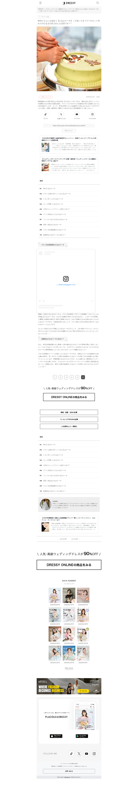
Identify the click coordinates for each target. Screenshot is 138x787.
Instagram (92, 118)
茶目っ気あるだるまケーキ (52, 224)
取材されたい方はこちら (81, 766)
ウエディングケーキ (51, 9)
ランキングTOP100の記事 (69, 419)
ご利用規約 (59, 766)
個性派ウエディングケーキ (66, 9)
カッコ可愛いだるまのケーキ (53, 204)
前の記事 (62, 539)
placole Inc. (67, 777)
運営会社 (53, 766)
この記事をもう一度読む (69, 426)
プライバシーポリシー (68, 766)
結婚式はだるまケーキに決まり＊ (54, 235)
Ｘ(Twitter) (61, 118)
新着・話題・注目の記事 (69, 412)
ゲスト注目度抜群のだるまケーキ (54, 230)
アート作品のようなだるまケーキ (54, 214)
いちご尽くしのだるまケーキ (53, 199)
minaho (55, 501)
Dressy (69, 3)
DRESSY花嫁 (45, 17)
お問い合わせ (69, 771)
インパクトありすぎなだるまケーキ (55, 219)
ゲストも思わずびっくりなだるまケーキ (57, 194)
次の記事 (75, 539)
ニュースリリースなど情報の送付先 (69, 763)
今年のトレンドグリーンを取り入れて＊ (57, 209)
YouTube (77, 118)
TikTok (45, 118)
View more (69, 668)
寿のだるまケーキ (49, 188)
